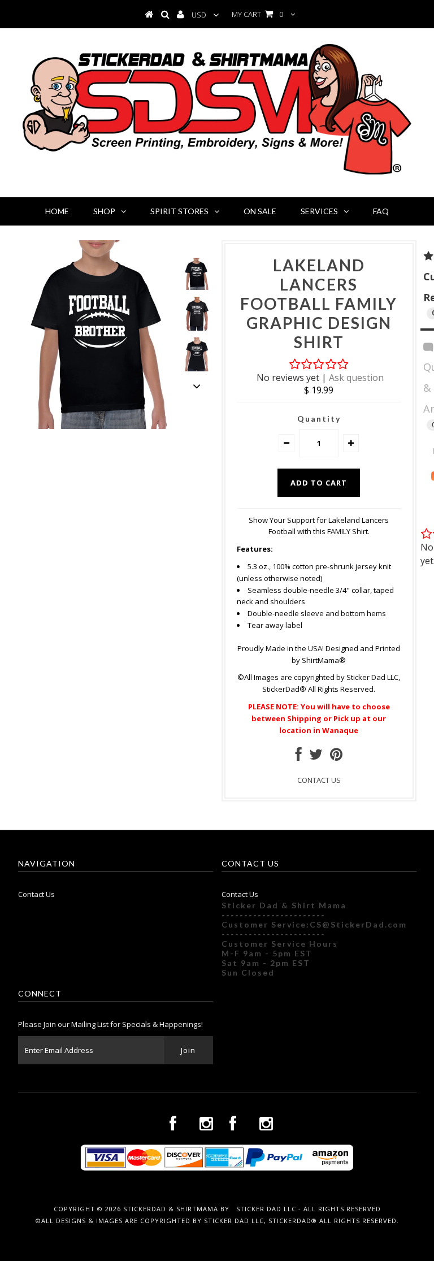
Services (319, 211)
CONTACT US (319, 780)
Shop (104, 211)
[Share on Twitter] (316, 757)
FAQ (381, 211)
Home (57, 211)
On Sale (260, 211)
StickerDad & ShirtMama (170, 1208)
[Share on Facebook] (299, 757)
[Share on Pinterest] (336, 757)
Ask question (356, 377)
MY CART (257, 14)
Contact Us (36, 894)
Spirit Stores (179, 211)
